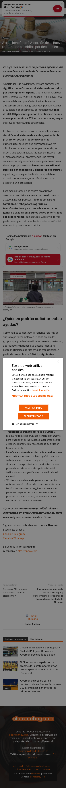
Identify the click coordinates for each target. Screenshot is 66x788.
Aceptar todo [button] (34, 407)
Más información (41, 390)
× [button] (58, 361)
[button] (33, 397)
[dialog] (33, 394)
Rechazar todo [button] (33, 416)
